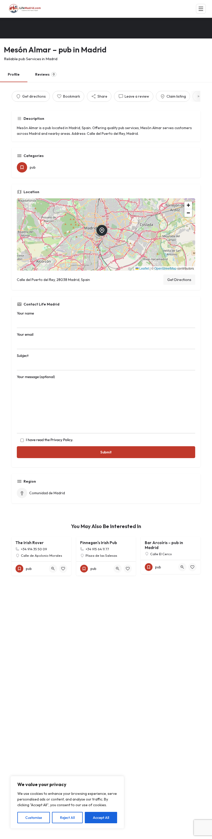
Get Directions (179, 279)
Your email (25, 334)
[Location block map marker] (101, 230)
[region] (67, 802)
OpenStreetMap (165, 268)
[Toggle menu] (201, 9)
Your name (25, 313)
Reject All (67, 817)
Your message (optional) (36, 376)
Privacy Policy (61, 439)
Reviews (45, 74)
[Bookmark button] (63, 568)
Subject (22, 355)
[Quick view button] (53, 568)
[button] (106, 234)
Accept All (101, 817)
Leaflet (144, 268)
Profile (14, 74)
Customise (33, 817)
